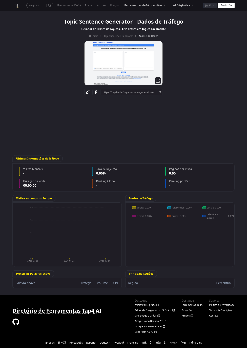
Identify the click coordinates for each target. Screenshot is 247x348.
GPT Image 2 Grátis (146, 315)
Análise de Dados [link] (148, 36)
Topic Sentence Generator (118, 36)
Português (76, 342)
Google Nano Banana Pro (149, 321)
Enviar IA (187, 310)
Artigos (101, 5)
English (50, 342)
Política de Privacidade (222, 304)
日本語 (62, 342)
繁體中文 (160, 342)
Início (95, 36)
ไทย (183, 342)
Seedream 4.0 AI (144, 331)
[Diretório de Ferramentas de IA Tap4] (17, 5)
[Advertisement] (123, 123)
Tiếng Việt (195, 342)
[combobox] (210, 5)
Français (132, 342)
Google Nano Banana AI (148, 326)
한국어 (174, 342)
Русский (119, 342)
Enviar (89, 5)
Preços (114, 5)
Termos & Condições (220, 310)
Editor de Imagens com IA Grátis (153, 310)
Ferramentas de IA (69, 5)
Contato (213, 315)
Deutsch (105, 342)
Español (91, 342)
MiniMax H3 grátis (145, 304)
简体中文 (146, 342)
